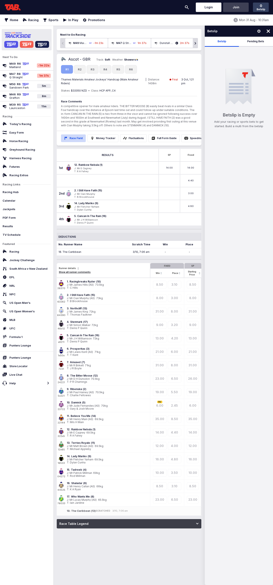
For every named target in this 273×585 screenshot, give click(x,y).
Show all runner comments (75, 272)
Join (236, 7)
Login (209, 7)
